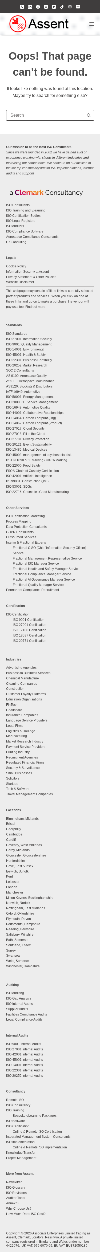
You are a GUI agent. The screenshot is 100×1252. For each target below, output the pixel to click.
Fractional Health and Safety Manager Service (46, 569)
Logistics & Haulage (20, 731)
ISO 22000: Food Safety (23, 465)
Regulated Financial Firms (25, 762)
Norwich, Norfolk (18, 903)
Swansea (13, 955)
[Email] (78, 7)
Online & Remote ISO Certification (37, 1131)
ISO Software (15, 1121)
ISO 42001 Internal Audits (24, 1054)
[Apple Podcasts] (70, 7)
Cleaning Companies (21, 684)
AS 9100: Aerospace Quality (26, 376)
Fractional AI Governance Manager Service (44, 579)
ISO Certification (18, 614)
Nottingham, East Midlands (25, 908)
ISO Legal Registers (20, 221)
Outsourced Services (21, 537)
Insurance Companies (22, 715)
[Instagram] (46, 7)
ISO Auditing (15, 993)
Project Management (21, 1158)
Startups (12, 784)
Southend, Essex (18, 945)
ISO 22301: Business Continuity (29, 360)
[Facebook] (38, 7)
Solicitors (12, 778)
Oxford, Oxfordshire (20, 913)
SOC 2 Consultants (20, 370)
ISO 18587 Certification (29, 635)
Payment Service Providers (25, 747)
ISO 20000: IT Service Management (32, 402)
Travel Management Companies (29, 794)
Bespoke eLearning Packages (35, 1116)
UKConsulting (16, 242)
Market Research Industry (24, 741)
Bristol (10, 824)
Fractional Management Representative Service (47, 558)
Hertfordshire (15, 861)
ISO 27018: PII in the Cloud (25, 434)
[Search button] (89, 115)
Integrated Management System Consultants (38, 1137)
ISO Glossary (15, 1187)
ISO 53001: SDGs (19, 486)
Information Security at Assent (27, 272)
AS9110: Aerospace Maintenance (30, 381)
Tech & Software (18, 789)
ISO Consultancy (18, 1105)
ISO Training (15, 1110)
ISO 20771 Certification (29, 641)
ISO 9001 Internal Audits (23, 1044)
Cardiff (11, 840)
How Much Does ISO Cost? (26, 1214)
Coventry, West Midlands (24, 845)
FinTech (12, 705)
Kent (9, 876)
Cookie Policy (16, 266)
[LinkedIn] (30, 7)
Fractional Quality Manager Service (38, 585)
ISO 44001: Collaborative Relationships (34, 413)
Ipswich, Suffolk (17, 871)
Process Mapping (18, 521)
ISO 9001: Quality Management (28, 344)
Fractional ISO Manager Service (36, 563)
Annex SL (13, 1203)
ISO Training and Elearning (26, 210)
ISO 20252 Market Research (26, 365)
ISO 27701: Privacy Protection (27, 439)
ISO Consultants (18, 205)
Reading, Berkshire (20, 929)
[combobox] (45, 115)
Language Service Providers (26, 720)
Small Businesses (19, 773)
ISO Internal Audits (19, 1004)
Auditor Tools (15, 1198)
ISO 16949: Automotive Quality (28, 407)
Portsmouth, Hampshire (23, 924)
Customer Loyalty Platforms (26, 694)
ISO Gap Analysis (18, 998)
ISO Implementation (20, 1142)
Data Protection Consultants (26, 527)
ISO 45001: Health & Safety (26, 355)
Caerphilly (13, 829)
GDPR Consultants (20, 532)
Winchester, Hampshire (23, 966)
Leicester (12, 882)
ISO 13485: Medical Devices (26, 449)
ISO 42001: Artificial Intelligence (29, 476)
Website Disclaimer (20, 282)
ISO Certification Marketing (25, 516)
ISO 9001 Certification (29, 620)
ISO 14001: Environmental (25, 349)
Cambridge (14, 834)
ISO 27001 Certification (29, 625)
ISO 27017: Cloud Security (25, 428)
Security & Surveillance (23, 768)
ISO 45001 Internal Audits (24, 1060)
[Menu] (91, 24)
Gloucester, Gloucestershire (26, 855)
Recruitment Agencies (22, 757)
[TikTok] (62, 7)
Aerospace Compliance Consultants (32, 237)
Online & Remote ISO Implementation (40, 1147)
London (11, 887)
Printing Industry (18, 752)
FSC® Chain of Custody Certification (32, 471)
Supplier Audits (17, 1009)
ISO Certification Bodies (23, 216)
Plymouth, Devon (18, 919)
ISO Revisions (16, 1193)
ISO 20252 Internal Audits (24, 1076)
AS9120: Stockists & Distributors (29, 386)
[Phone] (22, 7)
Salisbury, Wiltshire (20, 934)
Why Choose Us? (18, 1208)
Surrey (11, 950)
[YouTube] (54, 7)
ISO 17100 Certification (29, 630)
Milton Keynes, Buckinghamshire (30, 898)
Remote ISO (15, 1100)
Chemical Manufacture (22, 678)
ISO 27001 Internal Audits (24, 1049)
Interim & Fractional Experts (26, 542)
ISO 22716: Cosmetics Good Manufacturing (37, 492)
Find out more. (35, 307)
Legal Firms (14, 726)
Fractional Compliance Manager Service (42, 574)
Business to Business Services (28, 673)
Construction (15, 689)
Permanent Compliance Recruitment (32, 590)
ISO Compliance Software (24, 231)
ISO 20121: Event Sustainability (29, 444)
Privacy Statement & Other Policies (31, 277)
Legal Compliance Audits (24, 1019)
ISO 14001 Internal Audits (24, 1065)
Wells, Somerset (18, 961)
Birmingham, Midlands (22, 819)
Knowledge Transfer (20, 1153)
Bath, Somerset (17, 940)
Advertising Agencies (21, 668)
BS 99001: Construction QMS (27, 481)
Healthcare (14, 710)
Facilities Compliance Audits (26, 1014)
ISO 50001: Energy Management (30, 397)
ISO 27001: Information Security (29, 339)
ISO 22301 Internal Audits (24, 1070)
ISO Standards (16, 334)
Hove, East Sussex (19, 866)
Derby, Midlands (18, 850)
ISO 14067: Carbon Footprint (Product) (34, 423)
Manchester (14, 892)
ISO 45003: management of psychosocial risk (38, 455)
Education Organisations (24, 699)
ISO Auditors (15, 226)
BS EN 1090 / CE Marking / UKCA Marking (36, 460)
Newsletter (14, 1182)
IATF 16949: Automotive (23, 392)
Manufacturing (16, 736)
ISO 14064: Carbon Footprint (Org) (31, 418)
